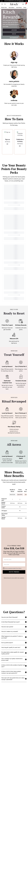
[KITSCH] (14, 4)
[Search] (5, 4)
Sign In (14, 34)
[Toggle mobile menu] (2, 4)
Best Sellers (11, 7)
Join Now (14, 30)
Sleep (24, 7)
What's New (4, 7)
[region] (14, 1)
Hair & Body (19, 7)
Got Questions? (14, 37)
